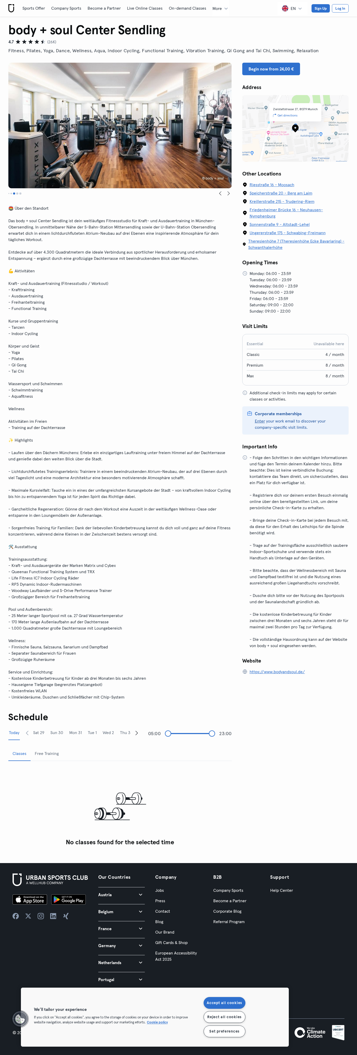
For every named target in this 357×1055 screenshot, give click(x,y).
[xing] (66, 916)
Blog (159, 921)
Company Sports (66, 8)
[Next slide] (229, 193)
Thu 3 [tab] (125, 732)
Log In (340, 8)
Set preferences (224, 1031)
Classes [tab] (19, 753)
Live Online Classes (145, 8)
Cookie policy (157, 1022)
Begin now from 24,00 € (271, 69)
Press (160, 900)
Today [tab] (14, 732)
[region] (155, 1017)
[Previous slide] (220, 193)
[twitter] (28, 916)
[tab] (8, 193)
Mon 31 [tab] (75, 732)
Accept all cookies (224, 1002)
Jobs (159, 890)
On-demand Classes (187, 8)
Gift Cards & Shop (171, 942)
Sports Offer (33, 8)
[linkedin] (53, 916)
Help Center (281, 890)
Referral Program (229, 921)
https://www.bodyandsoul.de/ (277, 671)
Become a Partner (104, 8)
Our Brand (164, 932)
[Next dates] (136, 732)
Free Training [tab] (47, 753)
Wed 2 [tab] (108, 732)
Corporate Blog (227, 911)
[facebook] (16, 916)
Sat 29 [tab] (38, 732)
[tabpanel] (120, 806)
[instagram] (41, 916)
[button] (121, 894)
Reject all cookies (224, 1017)
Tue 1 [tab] (92, 732)
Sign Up (321, 8)
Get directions (287, 115)
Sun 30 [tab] (56, 732)
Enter (260, 421)
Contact (162, 911)
